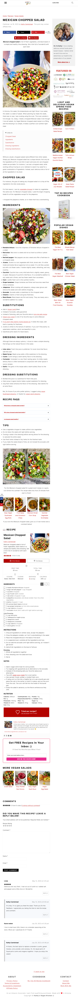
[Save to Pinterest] (1, 504)
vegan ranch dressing (33, 394)
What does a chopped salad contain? (14, 405)
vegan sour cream (19, 675)
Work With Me (66, 986)
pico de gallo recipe (40, 314)
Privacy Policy (12, 981)
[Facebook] (4, 736)
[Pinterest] (8, 736)
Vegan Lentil (12, 309)
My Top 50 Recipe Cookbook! (39, 981)
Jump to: (10, 133)
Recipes (10, 16)
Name (5, 856)
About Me (66, 983)
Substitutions (9, 142)
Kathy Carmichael (9, 541)
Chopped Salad (10, 136)
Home (5, 16)
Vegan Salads (19, 16)
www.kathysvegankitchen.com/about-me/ (15, 731)
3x (47, 584)
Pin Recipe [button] (39, 561)
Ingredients (9, 139)
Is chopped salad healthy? (11, 419)
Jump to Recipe (21, 38)
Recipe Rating (7, 823)
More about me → (64, 62)
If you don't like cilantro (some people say (17, 322)
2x (44, 584)
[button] (4, 556)
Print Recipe (34, 38)
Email (5, 863)
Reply (45, 893)
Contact (66, 981)
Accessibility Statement (12, 986)
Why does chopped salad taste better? (14, 412)
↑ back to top (39, 971)
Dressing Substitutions (12, 149)
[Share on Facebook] (1, 498)
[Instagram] (6, 736)
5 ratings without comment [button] (31, 805)
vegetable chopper (26, 189)
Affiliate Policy (12, 988)
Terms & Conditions (12, 983)
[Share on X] (1, 501)
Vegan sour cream (9, 317)
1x (42, 584)
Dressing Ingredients (12, 145)
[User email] (10, 736)
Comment (6, 830)
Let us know (25, 713)
